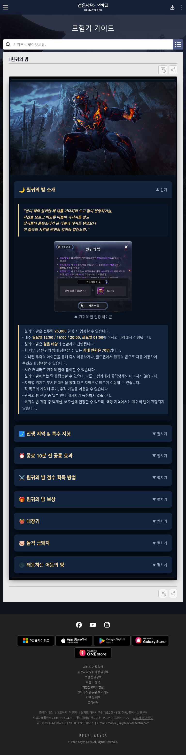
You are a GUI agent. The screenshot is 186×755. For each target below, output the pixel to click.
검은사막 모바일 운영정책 (93, 672)
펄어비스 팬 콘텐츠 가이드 (93, 692)
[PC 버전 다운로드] (172, 7)
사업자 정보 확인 (143, 718)
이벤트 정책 (93, 682)
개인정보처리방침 (93, 687)
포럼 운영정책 (93, 677)
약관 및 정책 (93, 697)
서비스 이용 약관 (93, 667)
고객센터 (93, 702)
